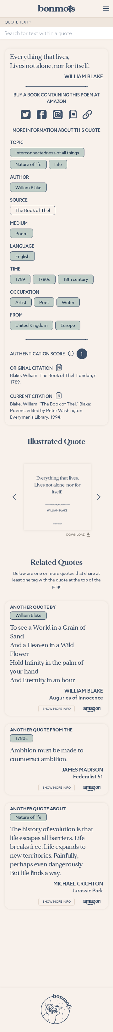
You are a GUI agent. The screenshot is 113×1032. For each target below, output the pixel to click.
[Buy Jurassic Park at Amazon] (92, 902)
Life (58, 164)
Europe (68, 325)
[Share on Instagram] (57, 114)
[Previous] (14, 497)
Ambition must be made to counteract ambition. (46, 754)
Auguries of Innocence (76, 697)
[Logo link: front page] (56, 8)
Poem (21, 233)
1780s (44, 279)
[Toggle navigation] (106, 8)
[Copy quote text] (73, 114)
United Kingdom (31, 325)
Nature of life (28, 164)
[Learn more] (71, 354)
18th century (75, 279)
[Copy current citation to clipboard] (58, 395)
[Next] (99, 497)
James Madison (82, 769)
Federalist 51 (88, 776)
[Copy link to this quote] (87, 114)
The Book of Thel (32, 210)
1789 (20, 279)
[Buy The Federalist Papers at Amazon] (92, 788)
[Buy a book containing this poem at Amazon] (92, 709)
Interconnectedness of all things (47, 153)
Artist (20, 302)
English (22, 256)
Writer (68, 302)
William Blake (83, 76)
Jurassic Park (88, 890)
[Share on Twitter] (25, 114)
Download (75, 534)
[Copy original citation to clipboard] (59, 367)
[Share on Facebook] (41, 114)
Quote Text (16, 22)
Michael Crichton (78, 883)
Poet (44, 302)
